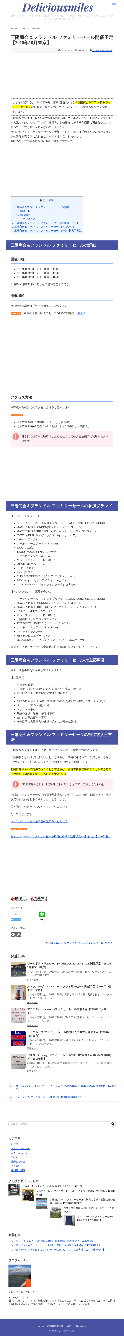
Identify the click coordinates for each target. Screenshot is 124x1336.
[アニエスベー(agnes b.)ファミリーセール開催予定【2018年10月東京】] (18, 1015)
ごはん (14, 1157)
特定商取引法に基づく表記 (59, 1326)
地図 (80, 313)
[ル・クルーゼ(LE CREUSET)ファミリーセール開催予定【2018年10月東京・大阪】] (18, 992)
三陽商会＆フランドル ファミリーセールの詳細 (40, 207)
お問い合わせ (80, 1326)
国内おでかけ (18, 1161)
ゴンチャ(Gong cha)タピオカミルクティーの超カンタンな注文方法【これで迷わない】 (58, 1249)
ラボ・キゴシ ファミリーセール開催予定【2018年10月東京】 (49, 1097)
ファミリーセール (102, 50)
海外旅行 (16, 1166)
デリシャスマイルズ (65, 1331)
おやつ (14, 1144)
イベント (77, 942)
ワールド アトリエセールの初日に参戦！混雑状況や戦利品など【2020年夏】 (52, 1241)
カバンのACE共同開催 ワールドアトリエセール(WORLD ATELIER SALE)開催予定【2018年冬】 (65, 1087)
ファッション (90, 942)
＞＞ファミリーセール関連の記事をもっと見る (39, 821)
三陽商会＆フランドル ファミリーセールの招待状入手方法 (47, 230)
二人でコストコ (19, 1153)
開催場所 (23, 215)
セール (67, 942)
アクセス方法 (26, 219)
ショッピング (55, 942)
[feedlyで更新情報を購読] (13, 934)
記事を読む (32, 980)
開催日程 (23, 211)
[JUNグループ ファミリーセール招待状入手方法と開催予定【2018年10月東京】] (18, 1038)
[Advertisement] (62, 75)
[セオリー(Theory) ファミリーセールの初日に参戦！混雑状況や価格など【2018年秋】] (18, 1061)
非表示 (49, 200)
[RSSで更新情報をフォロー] (18, 934)
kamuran (107, 942)
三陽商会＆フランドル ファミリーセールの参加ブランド (45, 222)
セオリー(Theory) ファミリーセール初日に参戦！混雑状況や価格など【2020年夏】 (61, 836)
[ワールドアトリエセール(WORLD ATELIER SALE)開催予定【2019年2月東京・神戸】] (18, 969)
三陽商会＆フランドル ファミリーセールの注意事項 (43, 226)
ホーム (41, 1326)
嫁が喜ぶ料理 (18, 1170)
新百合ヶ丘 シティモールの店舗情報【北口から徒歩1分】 (53, 1186)
